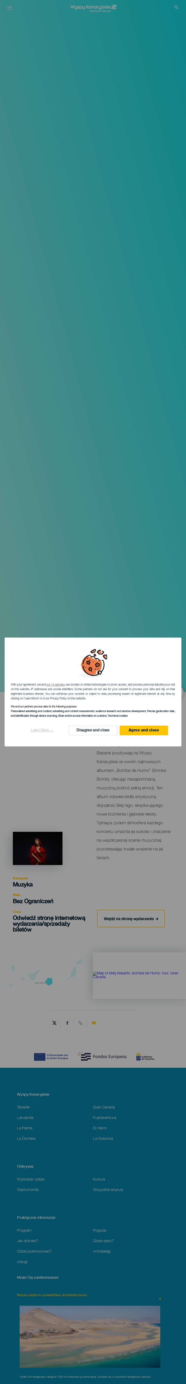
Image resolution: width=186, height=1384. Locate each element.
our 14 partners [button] (55, 684)
